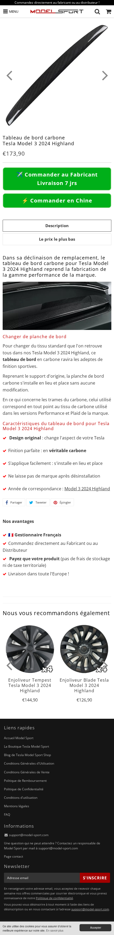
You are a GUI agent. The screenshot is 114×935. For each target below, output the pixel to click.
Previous (9, 75)
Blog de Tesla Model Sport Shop (27, 755)
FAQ (7, 814)
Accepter (95, 927)
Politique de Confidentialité (23, 789)
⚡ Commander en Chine (57, 200)
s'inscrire (95, 877)
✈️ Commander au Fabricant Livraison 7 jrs (57, 179)
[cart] (108, 11)
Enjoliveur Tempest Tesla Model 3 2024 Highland (29, 685)
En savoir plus (54, 930)
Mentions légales (16, 806)
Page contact (13, 856)
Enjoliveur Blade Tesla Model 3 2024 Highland (84, 685)
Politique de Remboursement (25, 780)
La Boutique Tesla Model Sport (26, 746)
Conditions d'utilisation (20, 797)
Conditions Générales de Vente (27, 772)
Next (105, 75)
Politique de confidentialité (54, 898)
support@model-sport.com (29, 835)
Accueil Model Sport (18, 738)
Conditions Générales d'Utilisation (29, 763)
